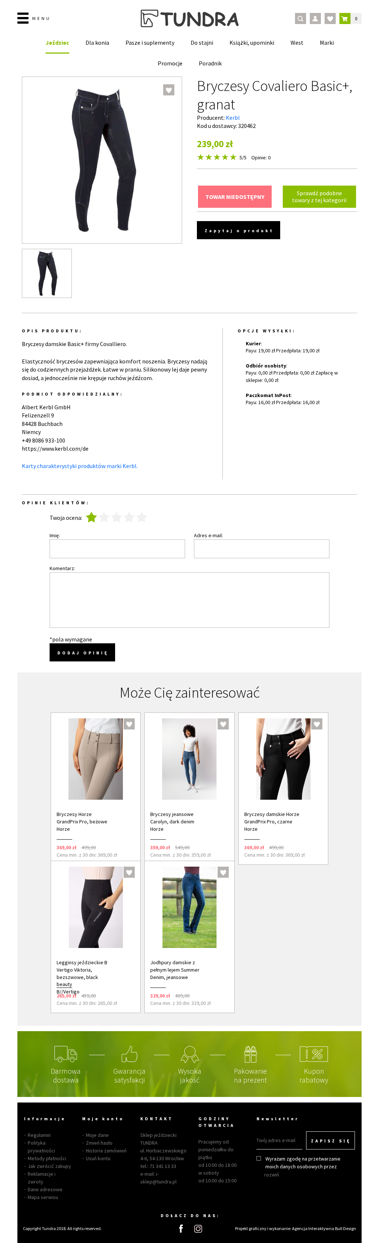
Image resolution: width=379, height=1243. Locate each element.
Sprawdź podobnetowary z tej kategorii (319, 196)
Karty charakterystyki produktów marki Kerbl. (80, 466)
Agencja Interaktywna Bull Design (324, 1228)
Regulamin (39, 1135)
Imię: (55, 535)
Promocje (170, 63)
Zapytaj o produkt (239, 230)
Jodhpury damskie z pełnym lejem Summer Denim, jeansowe (174, 969)
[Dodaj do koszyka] (125, 847)
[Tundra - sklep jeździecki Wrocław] (190, 18)
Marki (327, 42)
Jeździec (57, 42)
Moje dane (97, 1135)
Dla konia (97, 42)
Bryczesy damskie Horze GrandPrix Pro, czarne (271, 818)
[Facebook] (181, 1229)
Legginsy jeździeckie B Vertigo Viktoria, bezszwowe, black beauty (82, 973)
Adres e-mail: (208, 535)
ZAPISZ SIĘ (331, 1141)
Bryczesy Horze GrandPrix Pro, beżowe (82, 818)
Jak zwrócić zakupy (49, 1166)
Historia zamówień (106, 1150)
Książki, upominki (251, 42)
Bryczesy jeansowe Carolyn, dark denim (172, 818)
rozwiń (271, 1174)
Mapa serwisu (43, 1197)
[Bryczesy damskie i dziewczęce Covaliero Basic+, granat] (46, 273)
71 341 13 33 (163, 1166)
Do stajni (202, 42)
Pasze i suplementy (149, 42)
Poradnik (210, 63)
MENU (41, 18)
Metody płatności (47, 1158)
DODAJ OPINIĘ (83, 653)
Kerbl (233, 117)
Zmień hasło (99, 1142)
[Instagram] (198, 1229)
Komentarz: (62, 568)
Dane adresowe (45, 1189)
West (297, 42)
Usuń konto (98, 1158)
